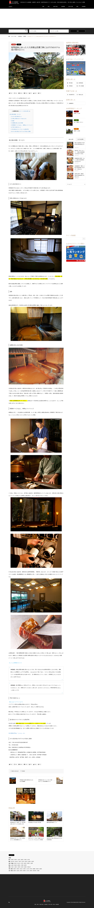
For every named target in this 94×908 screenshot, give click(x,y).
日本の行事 (50, 904)
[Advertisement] (47, 18)
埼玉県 (23, 861)
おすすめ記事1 (81, 139)
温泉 (12, 120)
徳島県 (41, 868)
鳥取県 (18, 868)
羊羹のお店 (81, 94)
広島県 (24, 868)
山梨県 (32, 863)
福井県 (25, 863)
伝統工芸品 (41, 904)
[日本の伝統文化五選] (47, 901)
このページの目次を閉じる (24, 111)
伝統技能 (57, 904)
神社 (38, 904)
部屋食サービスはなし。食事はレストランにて (21, 125)
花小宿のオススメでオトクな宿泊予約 (20, 129)
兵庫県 (19, 44)
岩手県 (28, 859)
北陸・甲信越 (11, 863)
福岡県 (14, 870)
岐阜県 (25, 865)
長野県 (28, 863)
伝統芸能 (45, 904)
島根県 (14, 868)
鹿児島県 (34, 870)
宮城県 (25, 859)
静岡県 (19, 865)
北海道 (10, 857)
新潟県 (15, 863)
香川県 (31, 868)
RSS (9, 902)
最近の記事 (71, 139)
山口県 (27, 868)
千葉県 (19, 861)
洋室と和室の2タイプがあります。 (19, 118)
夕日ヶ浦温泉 (81, 85)
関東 (9, 861)
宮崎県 (31, 870)
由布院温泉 (81, 82)
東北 (9, 859)
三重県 (22, 865)
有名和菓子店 (71, 94)
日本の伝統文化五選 (74, 902)
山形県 (19, 859)
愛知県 (15, 865)
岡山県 (21, 868)
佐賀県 (18, 870)
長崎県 (24, 870)
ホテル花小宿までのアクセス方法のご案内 (21, 131)
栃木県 (26, 861)
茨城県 (32, 861)
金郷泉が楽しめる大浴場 (17, 122)
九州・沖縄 (10, 870)
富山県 (18, 863)
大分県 (27, 870)
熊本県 (21, 870)
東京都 (16, 861)
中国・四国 (10, 868)
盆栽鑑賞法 (71, 103)
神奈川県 (12, 861)
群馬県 (29, 861)
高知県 (37, 868)
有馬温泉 (13, 44)
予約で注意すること (16, 127)
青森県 (12, 859)
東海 (9, 865)
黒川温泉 (71, 82)
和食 (54, 904)
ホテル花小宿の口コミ (16, 116)
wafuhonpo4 (16, 771)
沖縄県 (38, 870)
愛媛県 (34, 868)
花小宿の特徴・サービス (15, 114)
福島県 (22, 859)
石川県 (22, 863)
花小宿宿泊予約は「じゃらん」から (17, 733)
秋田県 (15, 859)
